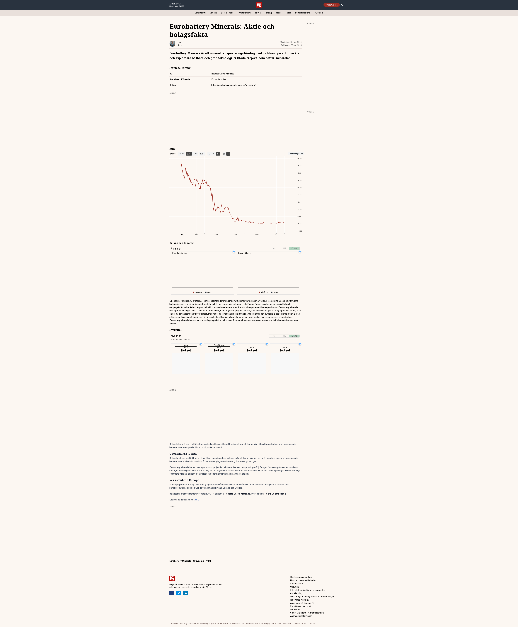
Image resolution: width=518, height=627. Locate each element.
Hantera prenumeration (301, 577)
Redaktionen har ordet (300, 606)
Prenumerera (332, 5)
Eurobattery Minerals (180, 561)
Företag (268, 13)
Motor (279, 13)
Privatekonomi (244, 13)
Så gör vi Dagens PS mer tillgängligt (307, 612)
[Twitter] (178, 593)
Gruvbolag (198, 561)
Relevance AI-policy (299, 600)
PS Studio (319, 13)
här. (197, 499)
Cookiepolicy (296, 593)
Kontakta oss (296, 583)
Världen (213, 13)
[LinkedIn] (185, 593)
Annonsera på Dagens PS (302, 603)
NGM (208, 561)
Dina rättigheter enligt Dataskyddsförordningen (312, 596)
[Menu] (347, 5)
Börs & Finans (227, 13)
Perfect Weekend (302, 13)
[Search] (342, 5)
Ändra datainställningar (301, 616)
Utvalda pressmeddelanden (303, 580)
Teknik (257, 13)
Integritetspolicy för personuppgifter (307, 590)
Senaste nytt (200, 13)
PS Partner (295, 609)
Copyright (294, 587)
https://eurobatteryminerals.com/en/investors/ (233, 85)
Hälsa (288, 13)
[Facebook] (171, 593)
